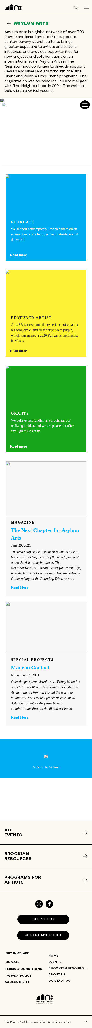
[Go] (9, 23)
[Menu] (86, 7)
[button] (76, 7)
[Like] (39, 904)
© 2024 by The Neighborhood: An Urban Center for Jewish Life (37, 1022)
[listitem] (46, 833)
